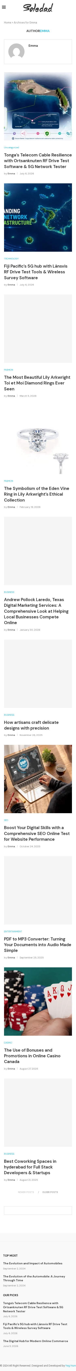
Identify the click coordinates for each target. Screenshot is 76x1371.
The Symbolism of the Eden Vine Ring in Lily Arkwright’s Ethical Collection (36, 494)
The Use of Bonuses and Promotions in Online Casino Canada (32, 1056)
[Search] (72, 7)
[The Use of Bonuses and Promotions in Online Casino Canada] (38, 1001)
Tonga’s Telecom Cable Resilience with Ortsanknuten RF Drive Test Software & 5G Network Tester (38, 160)
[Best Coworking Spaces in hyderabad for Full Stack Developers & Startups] (38, 1113)
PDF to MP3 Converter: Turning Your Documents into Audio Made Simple (37, 944)
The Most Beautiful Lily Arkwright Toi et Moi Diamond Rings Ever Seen (37, 383)
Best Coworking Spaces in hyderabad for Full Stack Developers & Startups (30, 1167)
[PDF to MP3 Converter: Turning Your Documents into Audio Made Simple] (38, 890)
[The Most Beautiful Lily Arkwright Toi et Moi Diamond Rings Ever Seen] (38, 329)
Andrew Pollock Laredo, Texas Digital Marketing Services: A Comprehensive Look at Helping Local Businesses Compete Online (36, 611)
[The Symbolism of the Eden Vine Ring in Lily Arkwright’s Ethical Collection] (38, 440)
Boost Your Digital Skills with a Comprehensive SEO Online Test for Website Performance (37, 833)
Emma (33, 45)
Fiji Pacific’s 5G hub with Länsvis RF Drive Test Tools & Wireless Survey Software (35, 272)
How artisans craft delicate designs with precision (31, 725)
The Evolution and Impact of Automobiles (32, 1263)
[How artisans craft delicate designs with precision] (38, 674)
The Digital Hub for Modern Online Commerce (35, 1341)
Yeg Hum (70, 1365)
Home (7, 22)
